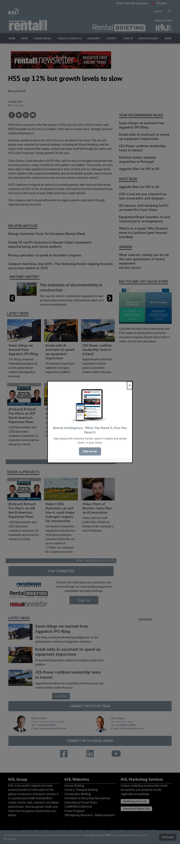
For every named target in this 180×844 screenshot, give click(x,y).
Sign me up (90, 451)
